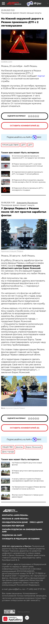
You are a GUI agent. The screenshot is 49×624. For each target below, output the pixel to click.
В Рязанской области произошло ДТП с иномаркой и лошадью (27, 189)
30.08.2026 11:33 (8, 203)
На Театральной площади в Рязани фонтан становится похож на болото (29, 488)
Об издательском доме (15, 522)
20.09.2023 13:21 (8, 10)
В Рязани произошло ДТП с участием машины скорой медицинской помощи (27, 165)
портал (41, 76)
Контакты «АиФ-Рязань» (15, 515)
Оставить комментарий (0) (24, 126)
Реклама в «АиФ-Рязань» (15, 519)
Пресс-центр (36, 522)
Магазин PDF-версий (13, 526)
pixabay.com (6, 61)
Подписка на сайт (12, 535)
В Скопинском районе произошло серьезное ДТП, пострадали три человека (28, 157)
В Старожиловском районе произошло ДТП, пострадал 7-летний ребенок (27, 173)
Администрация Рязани (12, 251)
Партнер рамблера (24, 612)
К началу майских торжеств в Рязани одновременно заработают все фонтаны (28, 480)
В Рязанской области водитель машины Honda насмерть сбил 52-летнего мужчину (29, 181)
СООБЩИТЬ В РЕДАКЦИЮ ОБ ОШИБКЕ (21, 539)
